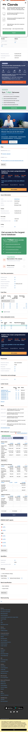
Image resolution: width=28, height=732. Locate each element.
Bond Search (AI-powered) (5, 611)
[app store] (9, 708)
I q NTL (3, 526)
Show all (3, 164)
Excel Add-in (3, 650)
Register (14, 32)
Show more (3, 460)
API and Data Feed (4, 659)
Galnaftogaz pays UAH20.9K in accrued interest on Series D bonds (15, 413)
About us (2, 693)
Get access (4, 141)
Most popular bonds (4, 624)
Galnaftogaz (17, 199)
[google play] (19, 708)
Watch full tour (13, 142)
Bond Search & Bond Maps (5, 609)
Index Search (3, 665)
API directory (3, 661)
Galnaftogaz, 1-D (4, 392)
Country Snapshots (4, 667)
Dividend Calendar (4, 630)
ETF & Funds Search (4, 677)
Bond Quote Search (4, 613)
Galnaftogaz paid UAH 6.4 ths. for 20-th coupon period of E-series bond (15, 410)
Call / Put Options (4, 640)
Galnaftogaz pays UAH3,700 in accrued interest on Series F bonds (15, 417)
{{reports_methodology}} (22, 433)
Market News (3, 681)
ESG (1, 620)
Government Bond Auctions (6, 642)
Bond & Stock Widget (4, 653)
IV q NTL (4, 545)
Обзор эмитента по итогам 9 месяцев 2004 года (12, 160)
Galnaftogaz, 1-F (4, 395)
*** (15, 42)
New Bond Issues (4, 638)
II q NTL (4, 530)
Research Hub (3, 683)
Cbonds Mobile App (4, 655)
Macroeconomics (4, 673)
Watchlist (2, 651)
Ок (14, 729)
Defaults (2, 636)
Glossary (2, 689)
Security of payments (4, 695)
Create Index (3, 669)
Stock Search (3, 628)
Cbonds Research (4, 685)
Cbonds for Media (4, 687)
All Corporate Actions (4, 634)
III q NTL (4, 542)
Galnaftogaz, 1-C (4, 397)
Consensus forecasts (4, 671)
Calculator (2, 699)
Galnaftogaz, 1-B (4, 398)
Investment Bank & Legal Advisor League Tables (9, 617)
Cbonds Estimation (4, 615)
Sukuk (2, 622)
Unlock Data (14, 108)
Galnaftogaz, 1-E (4, 394)
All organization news (5, 427)
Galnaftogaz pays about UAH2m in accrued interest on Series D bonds (16, 421)
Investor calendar (4, 645)
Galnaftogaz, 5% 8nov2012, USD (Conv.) (6, 391)
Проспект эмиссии (6, 153)
